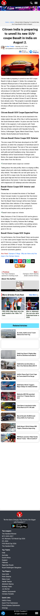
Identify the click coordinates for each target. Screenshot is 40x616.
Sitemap (5, 608)
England (4, 560)
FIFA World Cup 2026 (9, 544)
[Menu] (36, 3)
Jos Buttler (6, 589)
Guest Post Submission (10, 603)
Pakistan (5, 562)
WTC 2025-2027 (7, 536)
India (3, 553)
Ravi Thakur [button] (26, 290)
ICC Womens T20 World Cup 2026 (13, 539)
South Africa (6, 558)
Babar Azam (6, 579)
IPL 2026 (5, 541)
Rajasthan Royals (7, 565)
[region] (20, 457)
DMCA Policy (6, 600)
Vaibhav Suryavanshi (9, 591)
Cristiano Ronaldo (8, 594)
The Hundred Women (9, 534)
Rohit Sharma (6, 577)
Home (7, 22)
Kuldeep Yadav (7, 586)
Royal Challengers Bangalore (11, 568)
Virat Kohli (5, 574)
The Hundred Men (8, 546)
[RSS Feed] (20, 267)
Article (12, 22)
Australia (5, 555)
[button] (7, 261)
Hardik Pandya (7, 581)
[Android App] (19, 528)
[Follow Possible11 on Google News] (23, 52)
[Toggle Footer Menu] (36, 613)
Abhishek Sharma (7, 584)
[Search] (33, 3)
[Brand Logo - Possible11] (19, 517)
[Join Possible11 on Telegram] (34, 52)
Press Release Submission (11, 605)
